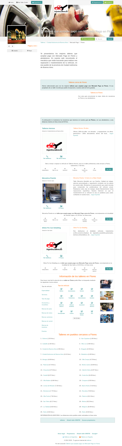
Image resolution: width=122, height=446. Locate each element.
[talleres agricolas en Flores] (61, 296)
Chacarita (46, 370)
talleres (89, 440)
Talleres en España (87, 437)
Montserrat (46, 391)
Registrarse (97, 2)
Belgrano (84, 406)
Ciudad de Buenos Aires (50, 349)
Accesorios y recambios (45, 303)
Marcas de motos (47, 313)
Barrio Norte (85, 385)
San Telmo (46, 401)
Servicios (44, 294)
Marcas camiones (47, 317)
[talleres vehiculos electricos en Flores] (92, 303)
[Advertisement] (75, 47)
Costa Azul (85, 375)
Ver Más (108, 169)
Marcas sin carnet (47, 321)
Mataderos (84, 354)
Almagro (44, 359)
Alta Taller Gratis (23, 2)
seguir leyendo (95, 194)
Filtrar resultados (88, 39)
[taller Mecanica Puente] (54, 193)
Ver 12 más (77, 318)
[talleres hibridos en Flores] (82, 311)
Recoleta (84, 391)
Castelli (45, 375)
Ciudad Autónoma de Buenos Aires (57, 42)
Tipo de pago (46, 298)
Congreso (85, 380)
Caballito (45, 343)
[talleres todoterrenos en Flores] (72, 296)
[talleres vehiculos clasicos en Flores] (61, 303)
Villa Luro (84, 343)
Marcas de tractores (45, 326)
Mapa (30, 50)
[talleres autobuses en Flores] (92, 296)
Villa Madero (47, 380)
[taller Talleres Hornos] (54, 143)
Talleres (43, 42)
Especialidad (45, 290)
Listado (15, 50)
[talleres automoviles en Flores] (82, 303)
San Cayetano (85, 338)
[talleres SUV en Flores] (92, 311)
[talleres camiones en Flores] (72, 311)
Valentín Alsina (86, 370)
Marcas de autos (47, 309)
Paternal (45, 364)
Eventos (44, 331)
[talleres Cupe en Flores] (92, 289)
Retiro (45, 412)
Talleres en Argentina (70, 437)
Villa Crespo (85, 359)
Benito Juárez (86, 364)
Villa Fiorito (46, 396)
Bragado (83, 349)
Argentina (37, 2)
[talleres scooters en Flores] (82, 289)
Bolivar (84, 401)
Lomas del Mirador (49, 385)
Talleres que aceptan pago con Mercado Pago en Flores (83, 443)
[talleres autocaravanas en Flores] (72, 289)
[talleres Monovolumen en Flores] (82, 296)
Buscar (110, 39)
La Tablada (46, 406)
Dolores (45, 338)
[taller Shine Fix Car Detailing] (54, 243)
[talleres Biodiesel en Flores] (72, 303)
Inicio (11, 2)
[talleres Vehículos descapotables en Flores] (61, 311)
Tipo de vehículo (47, 286)
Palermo (84, 396)
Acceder (108, 2)
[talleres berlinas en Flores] (61, 289)
